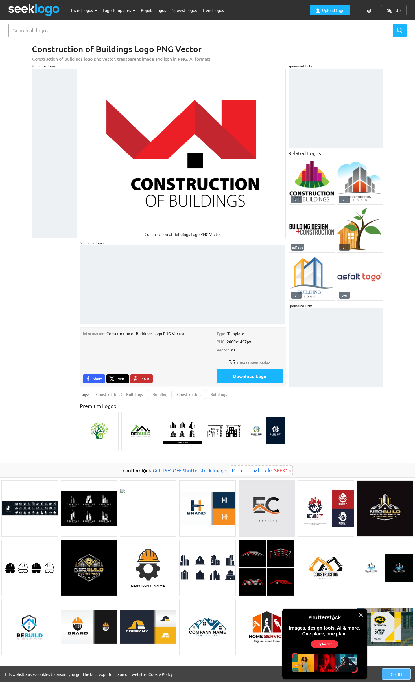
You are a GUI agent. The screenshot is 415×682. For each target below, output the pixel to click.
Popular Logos (153, 10)
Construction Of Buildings (119, 394)
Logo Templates (117, 10)
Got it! (396, 674)
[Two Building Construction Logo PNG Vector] (312, 277)
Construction (189, 394)
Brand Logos (82, 10)
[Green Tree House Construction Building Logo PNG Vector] (360, 229)
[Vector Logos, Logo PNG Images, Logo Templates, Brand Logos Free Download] (34, 10)
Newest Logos (184, 10)
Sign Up (394, 10)
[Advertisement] (54, 153)
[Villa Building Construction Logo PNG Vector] (360, 181)
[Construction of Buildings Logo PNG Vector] (312, 181)
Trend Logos (213, 10)
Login (369, 10)
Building (159, 394)
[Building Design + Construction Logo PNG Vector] (312, 229)
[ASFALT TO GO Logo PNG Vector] (360, 277)
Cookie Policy (160, 674)
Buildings (218, 394)
